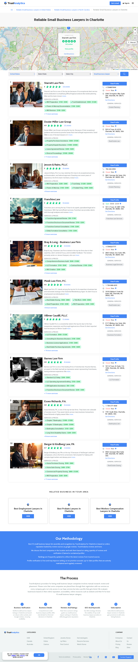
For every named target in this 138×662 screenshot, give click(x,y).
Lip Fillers (63, 641)
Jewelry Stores (65, 638)
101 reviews (67, 125)
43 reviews (67, 362)
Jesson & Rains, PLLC (55, 164)
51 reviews (66, 319)
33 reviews (67, 405)
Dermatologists (82, 638)
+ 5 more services (50, 234)
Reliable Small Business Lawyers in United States (33, 10)
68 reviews (67, 284)
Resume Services (83, 641)
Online (46, 641)
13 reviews (67, 448)
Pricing (118, 644)
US (12, 10)
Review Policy (88, 657)
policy (22, 655)
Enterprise (119, 638)
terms (13, 655)
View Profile (114, 83)
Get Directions (69, 54)
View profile (69, 49)
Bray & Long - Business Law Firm (62, 242)
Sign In (127, 3)
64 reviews (67, 246)
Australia (30, 644)
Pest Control (64, 644)
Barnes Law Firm (53, 358)
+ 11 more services (51, 114)
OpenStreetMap (125, 69)
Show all (133, 42)
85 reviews (66, 168)
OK (39, 655)
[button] (69, 59)
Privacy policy (77, 657)
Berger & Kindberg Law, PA (59, 444)
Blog (117, 647)
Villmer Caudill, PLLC (55, 315)
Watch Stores (81, 644)
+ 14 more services (51, 350)
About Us (119, 641)
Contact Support (125, 657)
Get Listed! (115, 3)
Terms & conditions (64, 657)
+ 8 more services (50, 191)
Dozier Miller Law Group (57, 121)
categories (31, 632)
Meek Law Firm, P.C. (55, 280)
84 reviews (66, 203)
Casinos (46, 644)
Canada (29, 641)
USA (28, 638)
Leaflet (116, 69)
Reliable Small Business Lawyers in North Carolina (72, 10)
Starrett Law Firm (54, 82)
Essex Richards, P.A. (55, 401)
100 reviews (69, 44)
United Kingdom (49, 638)
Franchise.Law (52, 199)
